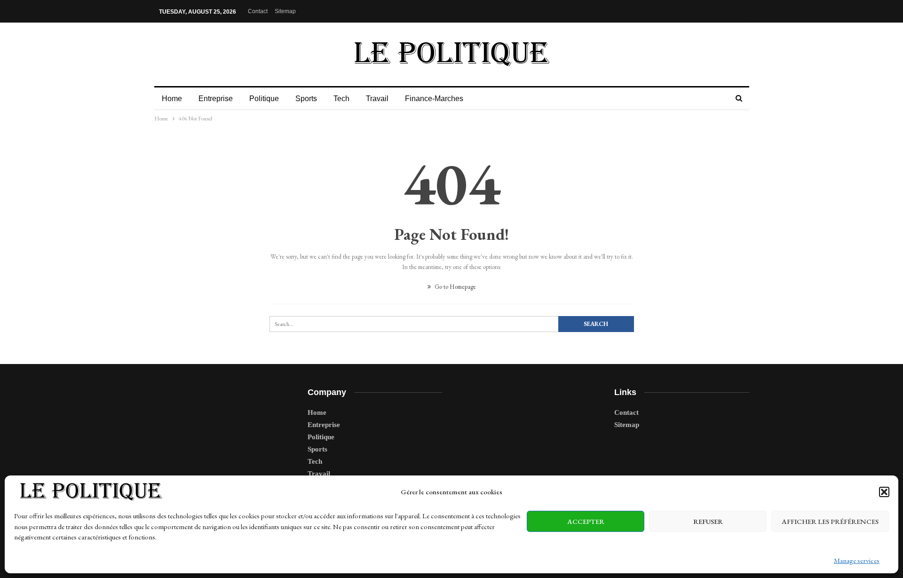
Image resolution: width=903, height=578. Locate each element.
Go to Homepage (454, 287)
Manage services (856, 560)
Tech (341, 99)
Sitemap (285, 11)
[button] (884, 492)
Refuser (708, 521)
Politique (264, 99)
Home (172, 99)
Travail (377, 99)
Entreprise (215, 99)
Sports (306, 99)
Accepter (585, 521)
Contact (258, 11)
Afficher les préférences (830, 521)
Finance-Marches (434, 99)
